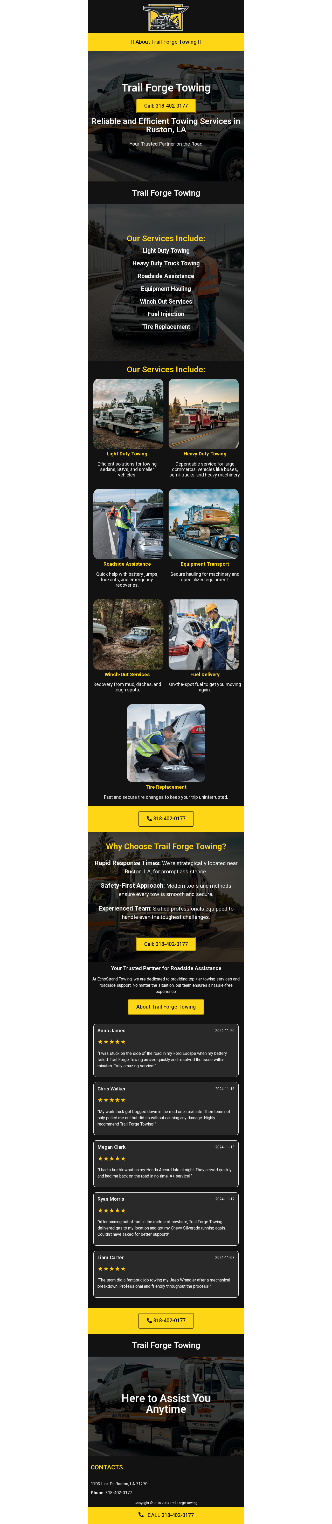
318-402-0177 (111, 1492)
